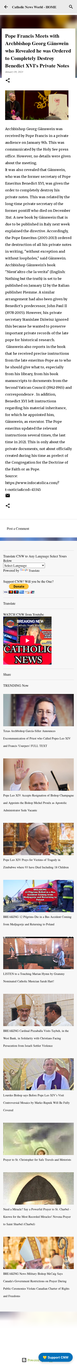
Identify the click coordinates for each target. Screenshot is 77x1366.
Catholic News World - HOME (34, 6)
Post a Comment (18, 528)
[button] (7, 81)
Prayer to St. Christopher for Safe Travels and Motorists (37, 1160)
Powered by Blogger (41, 1360)
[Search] (71, 7)
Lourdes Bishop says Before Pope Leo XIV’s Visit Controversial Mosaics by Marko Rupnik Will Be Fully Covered (36, 1102)
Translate (34, 570)
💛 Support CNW (55, 1357)
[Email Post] (7, 497)
